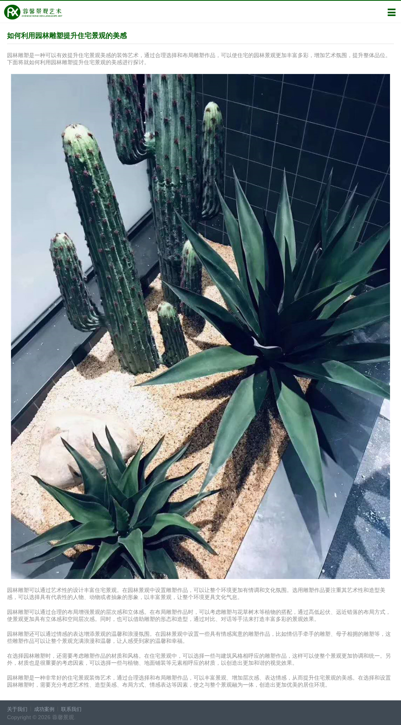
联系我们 (71, 709)
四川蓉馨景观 (33, 12)
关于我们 (17, 709)
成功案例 (44, 709)
